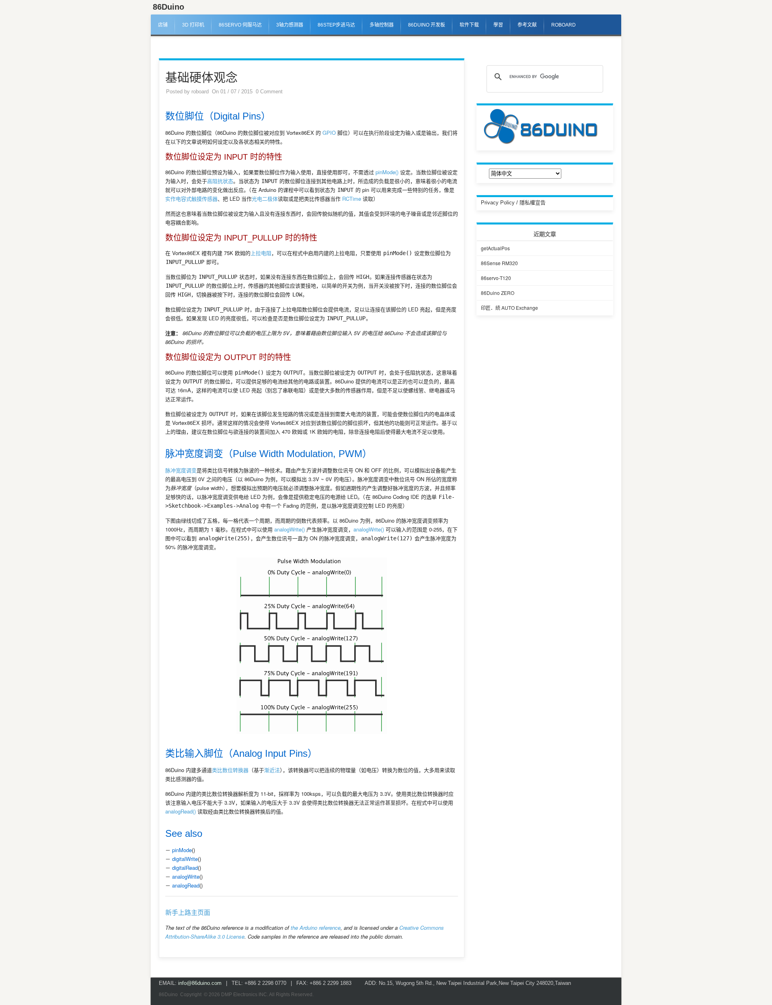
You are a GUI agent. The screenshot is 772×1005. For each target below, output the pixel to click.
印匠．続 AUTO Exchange (509, 307)
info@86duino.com (200, 983)
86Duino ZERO (497, 292)
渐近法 (272, 770)
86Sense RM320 (499, 262)
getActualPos (495, 248)
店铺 (163, 25)
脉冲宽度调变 (181, 470)
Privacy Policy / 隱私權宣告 (513, 203)
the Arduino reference (316, 927)
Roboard (563, 25)
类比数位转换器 (230, 770)
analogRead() (180, 811)
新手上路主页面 (187, 912)
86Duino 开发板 (426, 25)
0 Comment (269, 92)
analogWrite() (289, 529)
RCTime (351, 198)
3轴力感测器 (289, 25)
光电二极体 (265, 198)
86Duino (168, 6)
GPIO (329, 132)
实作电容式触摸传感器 (191, 198)
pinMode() (387, 172)
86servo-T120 (496, 277)
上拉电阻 (260, 253)
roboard (200, 92)
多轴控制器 (382, 25)
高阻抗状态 (220, 181)
